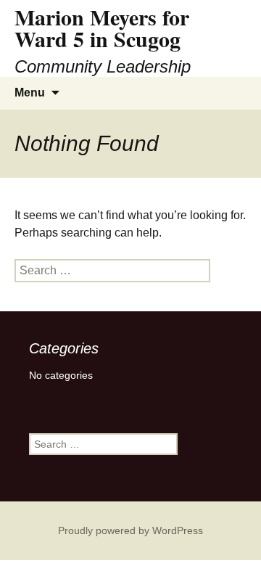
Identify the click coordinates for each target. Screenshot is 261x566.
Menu (29, 92)
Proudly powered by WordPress (130, 530)
